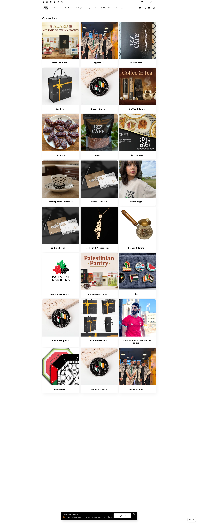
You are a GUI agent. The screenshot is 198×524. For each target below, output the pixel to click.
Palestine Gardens (59, 294)
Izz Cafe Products (60, 248)
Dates (60, 155)
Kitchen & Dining (136, 248)
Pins (136, 294)
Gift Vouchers (136, 155)
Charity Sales (98, 109)
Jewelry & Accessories (97, 248)
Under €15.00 (98, 389)
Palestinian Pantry (97, 294)
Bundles (59, 109)
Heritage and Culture (60, 201)
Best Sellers (136, 62)
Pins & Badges (59, 340)
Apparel (98, 62)
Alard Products (59, 62)
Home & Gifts (98, 201)
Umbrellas (59, 389)
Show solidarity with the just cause (137, 341)
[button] (58, 8)
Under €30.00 (136, 389)
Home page (136, 201)
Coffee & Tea (136, 109)
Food (97, 155)
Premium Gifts (97, 340)
